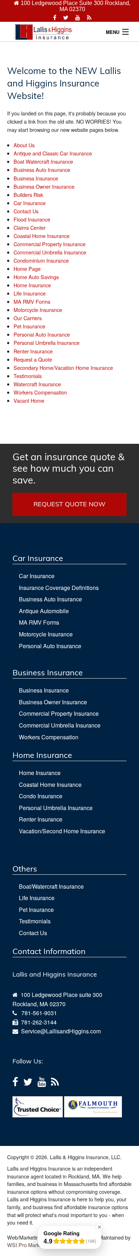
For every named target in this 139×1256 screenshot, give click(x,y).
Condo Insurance (40, 796)
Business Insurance (36, 178)
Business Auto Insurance (42, 169)
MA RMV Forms (32, 301)
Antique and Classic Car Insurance (53, 153)
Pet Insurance (29, 326)
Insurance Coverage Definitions (59, 588)
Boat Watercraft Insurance (43, 161)
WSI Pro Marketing (29, 1244)
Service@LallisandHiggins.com (59, 1031)
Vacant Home (29, 400)
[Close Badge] (99, 1227)
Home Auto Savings (36, 277)
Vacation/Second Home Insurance (62, 831)
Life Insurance (30, 293)
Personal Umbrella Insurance (46, 342)
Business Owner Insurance (44, 186)
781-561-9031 (39, 1013)
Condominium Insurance (41, 260)
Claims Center (30, 227)
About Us (24, 145)
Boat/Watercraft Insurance (51, 886)
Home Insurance (32, 285)
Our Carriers (28, 318)
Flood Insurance (32, 219)
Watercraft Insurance (37, 384)
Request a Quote (33, 359)
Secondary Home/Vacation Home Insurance (63, 367)
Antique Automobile (44, 611)
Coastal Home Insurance (42, 235)
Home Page (27, 268)
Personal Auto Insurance (42, 334)
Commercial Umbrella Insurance (50, 252)
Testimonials (28, 375)
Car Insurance (30, 203)
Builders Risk (28, 194)
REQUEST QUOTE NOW (69, 504)
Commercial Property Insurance (50, 244)
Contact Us (26, 211)
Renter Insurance (33, 351)
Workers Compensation (40, 392)
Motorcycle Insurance (38, 309)
